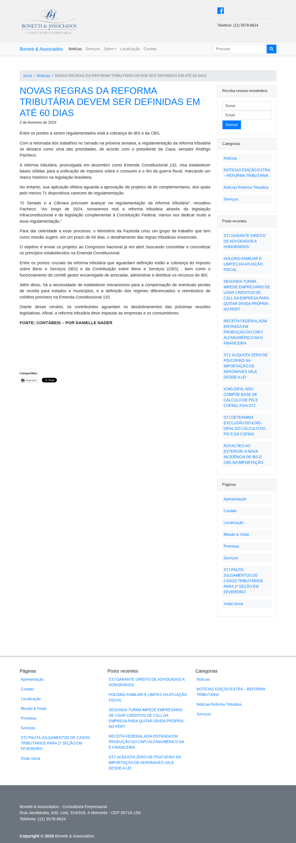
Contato (150, 49)
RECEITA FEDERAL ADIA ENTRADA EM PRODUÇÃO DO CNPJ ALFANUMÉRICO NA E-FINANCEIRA (245, 332)
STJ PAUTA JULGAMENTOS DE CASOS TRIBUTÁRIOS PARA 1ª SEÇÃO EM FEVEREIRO (243, 581)
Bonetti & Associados (41, 49)
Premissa (231, 546)
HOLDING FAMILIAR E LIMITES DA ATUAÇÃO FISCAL (243, 264)
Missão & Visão (236, 534)
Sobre (109, 49)
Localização (130, 49)
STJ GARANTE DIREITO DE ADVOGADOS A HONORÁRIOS (244, 241)
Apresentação (235, 499)
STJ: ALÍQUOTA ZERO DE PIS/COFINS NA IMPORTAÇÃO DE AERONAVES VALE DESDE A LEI (246, 366)
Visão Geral (233, 604)
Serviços (93, 49)
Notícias (75, 49)
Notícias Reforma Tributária (246, 187)
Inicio (27, 76)
